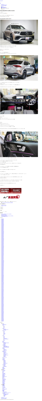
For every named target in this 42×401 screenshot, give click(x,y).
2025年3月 (2, 229)
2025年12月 (2, 223)
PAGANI (3, 359)
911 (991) (4, 360)
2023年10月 (2, 239)
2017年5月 (2, 286)
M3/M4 (4, 333)
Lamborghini (4, 342)
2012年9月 (2, 320)
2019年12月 (2, 267)
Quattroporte (5, 350)
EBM (3, 377)
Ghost (4, 365)
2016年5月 (2, 293)
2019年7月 (2, 270)
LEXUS (3, 347)
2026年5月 (2, 220)
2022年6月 (2, 249)
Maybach (5, 355)
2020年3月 (2, 265)
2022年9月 (2, 247)
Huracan (5, 343)
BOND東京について (6, 394)
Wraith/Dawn (5, 366)
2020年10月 (2, 261)
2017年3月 (2, 287)
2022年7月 (2, 248)
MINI (3, 357)
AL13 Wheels (4, 374)
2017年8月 (2, 284)
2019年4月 (2, 272)
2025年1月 (2, 230)
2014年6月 (2, 307)
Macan (4, 363)
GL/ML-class (5, 354)
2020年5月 (2, 264)
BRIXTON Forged (5, 376)
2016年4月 (2, 294)
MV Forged (4, 381)
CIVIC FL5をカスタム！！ (4, 214)
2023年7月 (2, 241)
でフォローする (3, 205)
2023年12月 (2, 238)
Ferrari (3, 335)
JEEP (3, 341)
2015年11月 (2, 297)
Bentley (3, 328)
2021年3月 (2, 258)
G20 (4, 332)
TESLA (3, 367)
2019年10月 (2, 268)
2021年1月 (2, 259)
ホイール (3, 388)
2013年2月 (2, 317)
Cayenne (5, 362)
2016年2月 (2, 295)
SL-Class (4, 356)
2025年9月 (2, 225)
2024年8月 (2, 233)
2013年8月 (2, 313)
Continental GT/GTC (6, 329)
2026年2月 (2, 222)
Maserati (3, 348)
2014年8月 (2, 306)
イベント (3, 386)
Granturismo (5, 349)
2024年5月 (2, 235)
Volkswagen (4, 368)
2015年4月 (2, 301)
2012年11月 (2, 319)
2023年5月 (2, 242)
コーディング (4, 389)
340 (4, 331)
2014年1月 (2, 310)
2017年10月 (2, 283)
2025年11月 (2, 224)
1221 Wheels (4, 370)
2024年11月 (2, 231)
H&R (3, 378)
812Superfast (5, 338)
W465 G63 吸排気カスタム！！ (4, 216)
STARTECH (4, 383)
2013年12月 (2, 311)
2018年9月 (2, 276)
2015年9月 (2, 298)
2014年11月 (2, 304)
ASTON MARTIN (4, 324)
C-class (4, 352)
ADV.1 (3, 372)
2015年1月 (2, 303)
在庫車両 (3, 385)
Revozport (4, 382)
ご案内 (3, 391)
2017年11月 (2, 282)
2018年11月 (2, 275)
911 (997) (5, 361)
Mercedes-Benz (8, 202)
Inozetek (4, 380)
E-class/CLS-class (5, 353)
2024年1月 (2, 237)
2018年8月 (2, 277)
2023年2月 (2, 244)
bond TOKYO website (3, 5)
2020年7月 (2, 263)
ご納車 (4, 396)
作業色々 (3, 390)
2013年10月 (2, 312)
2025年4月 (2, 228)
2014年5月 (2, 308)
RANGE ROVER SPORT (6, 346)
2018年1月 (2, 281)
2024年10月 (2, 232)
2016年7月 (2, 292)
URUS (4, 344)
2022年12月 (2, 245)
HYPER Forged (4, 379)
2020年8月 (2, 262)
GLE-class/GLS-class (4, 202)
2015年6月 (2, 300)
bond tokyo (1, 0)
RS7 (4, 327)
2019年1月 (2, 274)
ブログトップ (2, 4)
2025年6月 (2, 227)
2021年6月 (2, 256)
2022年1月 (2, 252)
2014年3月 (2, 309)
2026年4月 (2, 221)
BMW (3, 330)
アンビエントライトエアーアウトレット (7, 392)
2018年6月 (2, 278)
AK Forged (4, 373)
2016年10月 (2, 290)
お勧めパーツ (4, 387)
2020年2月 (2, 266)
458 (4, 336)
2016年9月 (2, 291)
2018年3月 (2, 280)
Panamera (5, 364)
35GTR (4, 358)
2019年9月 (2, 269)
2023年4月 (2, 243)
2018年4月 (2, 279)
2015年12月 (2, 296)
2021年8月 (2, 255)
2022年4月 (2, 250)
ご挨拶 (4, 395)
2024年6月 (2, 234)
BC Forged (4, 375)
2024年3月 (2, 236)
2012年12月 (2, 318)
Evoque (4, 345)
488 (4, 337)
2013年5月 (2, 315)
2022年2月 (2, 251)
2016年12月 (2, 289)
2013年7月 (2, 314)
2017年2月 (2, 288)
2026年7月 (2, 219)
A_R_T (3, 371)
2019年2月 (2, 273)
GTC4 (4, 340)
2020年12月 (2, 260)
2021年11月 (2, 253)
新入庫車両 (11, 202)
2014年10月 (2, 305)
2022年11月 (2, 246)
